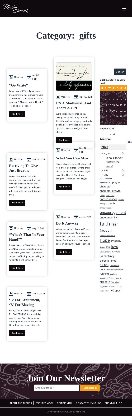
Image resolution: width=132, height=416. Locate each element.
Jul (114, 133)
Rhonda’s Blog (113, 403)
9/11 (101, 179)
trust (120, 286)
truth (102, 291)
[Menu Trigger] (124, 8)
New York (116, 252)
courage (103, 204)
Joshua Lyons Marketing (73, 411)
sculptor (113, 274)
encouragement (113, 212)
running (104, 273)
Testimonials (64, 403)
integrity (116, 240)
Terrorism (115, 282)
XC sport (116, 290)
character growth (110, 190)
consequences (108, 199)
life (108, 246)
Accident (108, 179)
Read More (17, 114)
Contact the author (88, 403)
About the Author (21, 403)
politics (104, 265)
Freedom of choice (107, 235)
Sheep (111, 278)
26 (109, 116)
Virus (107, 291)
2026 (104, 147)
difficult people (106, 208)
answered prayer (110, 182)
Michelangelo (105, 252)
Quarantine (114, 265)
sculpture (104, 278)
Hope (105, 240)
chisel (102, 195)
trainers (112, 287)
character (105, 186)
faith (105, 224)
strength (105, 281)
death (111, 203)
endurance (106, 217)
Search (120, 71)
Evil (116, 217)
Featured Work (44, 403)
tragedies (104, 287)
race (102, 269)
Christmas (110, 195)
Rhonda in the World (115, 270)
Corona (121, 199)
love (114, 246)
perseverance (108, 260)
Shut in (118, 278)
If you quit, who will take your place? (114, 162)
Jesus (102, 247)
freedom (106, 230)
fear (114, 224)
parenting (107, 256)
